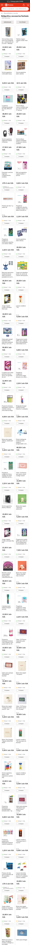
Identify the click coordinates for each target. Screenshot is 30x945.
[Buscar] (26, 9)
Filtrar (22, 22)
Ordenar (7, 22)
